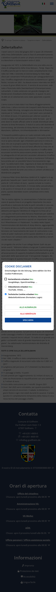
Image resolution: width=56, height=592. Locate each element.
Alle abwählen (28, 313)
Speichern (28, 320)
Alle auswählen (28, 307)
